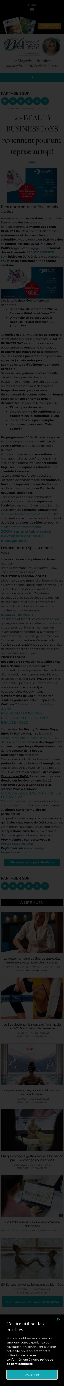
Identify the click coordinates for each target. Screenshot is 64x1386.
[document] (32, 693)
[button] (59, 1319)
